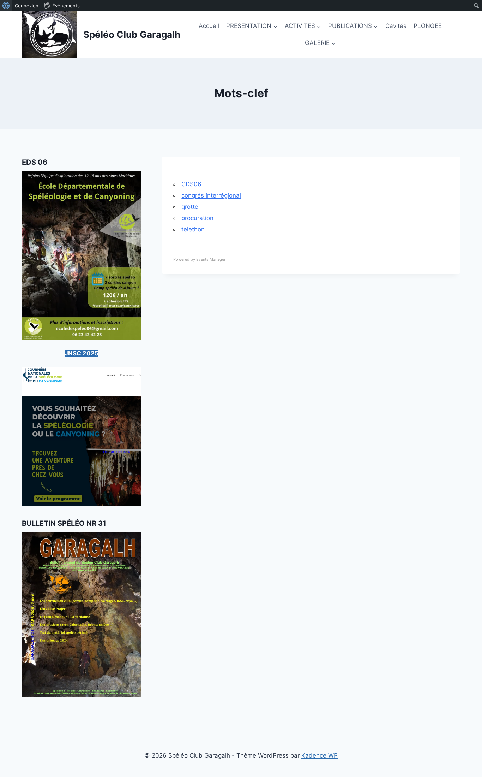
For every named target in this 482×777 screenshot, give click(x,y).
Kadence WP (319, 755)
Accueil (209, 25)
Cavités (395, 25)
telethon (193, 229)
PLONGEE (428, 25)
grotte (189, 206)
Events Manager (210, 259)
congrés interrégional (211, 195)
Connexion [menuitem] (26, 5)
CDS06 (191, 184)
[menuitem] (6, 5)
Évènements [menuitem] (66, 5)
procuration (197, 218)
